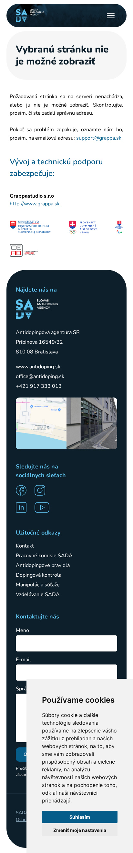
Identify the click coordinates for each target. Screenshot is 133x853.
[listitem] (23, 490)
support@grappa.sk (98, 138)
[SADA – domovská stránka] (37, 309)
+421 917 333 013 (39, 386)
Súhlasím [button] (79, 817)
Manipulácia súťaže (38, 584)
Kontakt (25, 545)
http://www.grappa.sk (35, 203)
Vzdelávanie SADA (38, 594)
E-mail (23, 660)
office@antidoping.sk (40, 376)
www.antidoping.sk (38, 366)
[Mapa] (41, 423)
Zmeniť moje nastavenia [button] (79, 830)
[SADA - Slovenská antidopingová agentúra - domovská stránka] (30, 15)
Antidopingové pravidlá (43, 565)
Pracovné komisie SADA (44, 555)
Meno (22, 631)
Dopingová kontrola (38, 575)
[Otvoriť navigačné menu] (110, 15)
